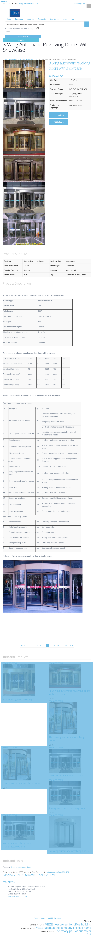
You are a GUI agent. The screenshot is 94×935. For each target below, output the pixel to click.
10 (58, 646)
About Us (30, 19)
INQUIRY (21, 40)
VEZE (76, 3)
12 (66, 646)
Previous (24, 646)
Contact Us (42, 19)
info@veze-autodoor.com (28, 3)
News (65, 19)
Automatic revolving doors (21, 867)
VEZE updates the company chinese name (63, 927)
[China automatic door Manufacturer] (15, 12)
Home (9, 19)
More (89, 934)
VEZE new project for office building (68, 924)
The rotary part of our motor (73, 931)
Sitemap (57, 918)
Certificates (54, 19)
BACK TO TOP (63, 872)
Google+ (3, 1)
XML (52, 918)
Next (71, 646)
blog (72, 19)
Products (12, 59)
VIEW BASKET (23, 37)
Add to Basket (59, 122)
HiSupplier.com (52, 872)
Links (48, 918)
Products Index (39, 918)
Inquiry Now (59, 115)
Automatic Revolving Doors (27, 59)
